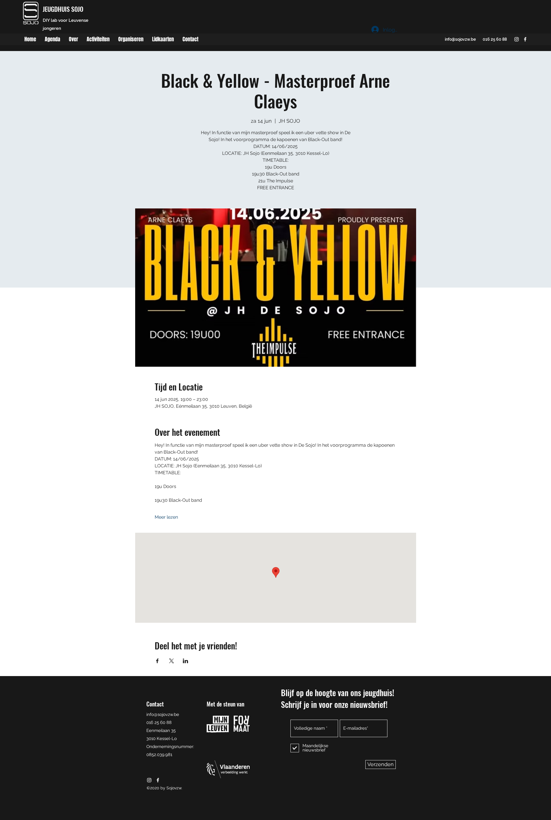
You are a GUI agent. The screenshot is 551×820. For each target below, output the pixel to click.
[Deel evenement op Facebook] (157, 661)
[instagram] (516, 39)
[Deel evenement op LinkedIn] (185, 661)
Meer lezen (166, 517)
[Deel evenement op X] (171, 661)
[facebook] (525, 39)
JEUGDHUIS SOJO (63, 8)
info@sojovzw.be (460, 39)
